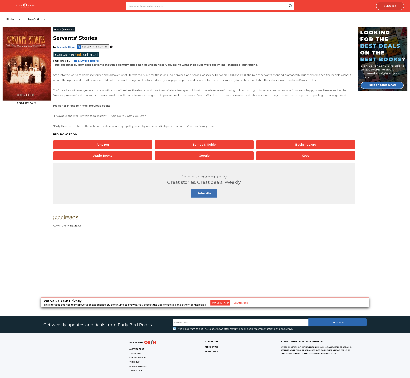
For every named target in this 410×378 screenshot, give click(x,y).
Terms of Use (211, 347)
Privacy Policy (212, 351)
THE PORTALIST (136, 371)
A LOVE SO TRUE (136, 349)
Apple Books (102, 155)
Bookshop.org (305, 144)
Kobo (306, 155)
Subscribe (390, 5)
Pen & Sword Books (85, 60)
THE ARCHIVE (135, 353)
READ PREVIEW (25, 103)
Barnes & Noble (204, 144)
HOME (57, 29)
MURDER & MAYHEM (138, 366)
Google (204, 155)
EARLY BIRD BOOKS (138, 358)
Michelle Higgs (66, 47)
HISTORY (69, 29)
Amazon (103, 144)
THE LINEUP (134, 362)
